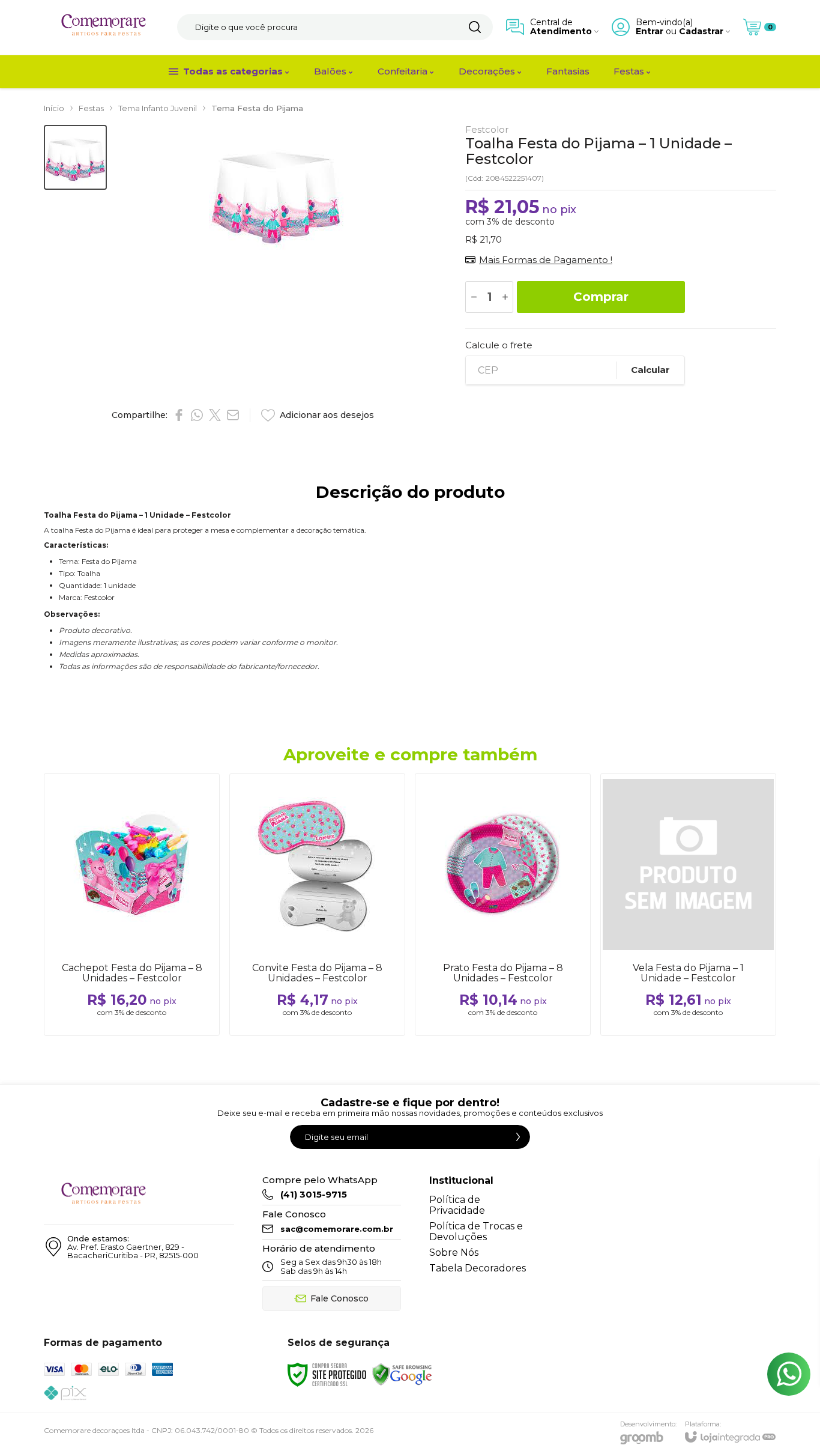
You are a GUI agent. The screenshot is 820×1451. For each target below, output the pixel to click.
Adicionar (155, 963)
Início (54, 108)
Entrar (649, 31)
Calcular (650, 369)
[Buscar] (475, 27)
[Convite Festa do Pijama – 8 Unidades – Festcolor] (317, 904)
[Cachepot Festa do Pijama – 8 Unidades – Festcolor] (131, 904)
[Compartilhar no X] (215, 415)
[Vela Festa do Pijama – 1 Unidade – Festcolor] (688, 904)
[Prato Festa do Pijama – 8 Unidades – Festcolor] (502, 904)
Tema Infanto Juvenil (157, 108)
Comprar (601, 296)
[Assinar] (518, 1137)
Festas (91, 108)
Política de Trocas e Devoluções (476, 1231)
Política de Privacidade (457, 1205)
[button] (75, 157)
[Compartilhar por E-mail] (233, 415)
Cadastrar (701, 31)
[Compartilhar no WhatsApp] (197, 415)
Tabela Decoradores (477, 1268)
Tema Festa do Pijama (257, 108)
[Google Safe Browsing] (402, 1373)
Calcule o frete (498, 345)
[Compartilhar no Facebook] (179, 415)
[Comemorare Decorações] (104, 27)
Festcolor (486, 129)
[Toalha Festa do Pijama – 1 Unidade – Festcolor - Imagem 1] (75, 157)
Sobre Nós (453, 1252)
